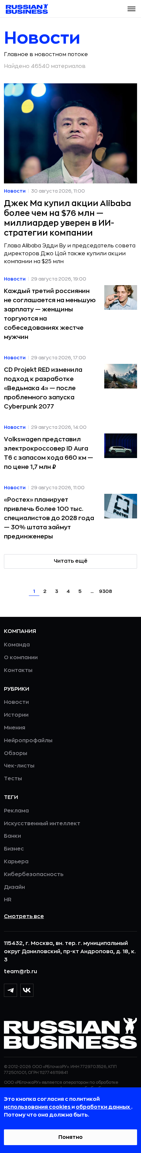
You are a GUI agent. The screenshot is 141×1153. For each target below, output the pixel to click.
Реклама (16, 810)
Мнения (14, 727)
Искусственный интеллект (42, 823)
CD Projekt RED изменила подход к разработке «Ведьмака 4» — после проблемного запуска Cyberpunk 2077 (43, 388)
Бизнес (14, 848)
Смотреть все (24, 916)
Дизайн (14, 887)
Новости (16, 702)
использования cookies (37, 1107)
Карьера (16, 861)
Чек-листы (19, 765)
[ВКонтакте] (26, 990)
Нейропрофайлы (28, 740)
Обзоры (15, 753)
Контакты (18, 670)
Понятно (70, 1137)
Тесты (13, 778)
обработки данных (103, 1107)
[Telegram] (10, 990)
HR (7, 899)
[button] (131, 8)
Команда (17, 644)
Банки (12, 836)
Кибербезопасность (33, 874)
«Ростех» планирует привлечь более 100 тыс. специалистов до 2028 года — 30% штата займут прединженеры (49, 518)
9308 (105, 591)
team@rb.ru (20, 971)
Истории (16, 715)
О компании (21, 657)
